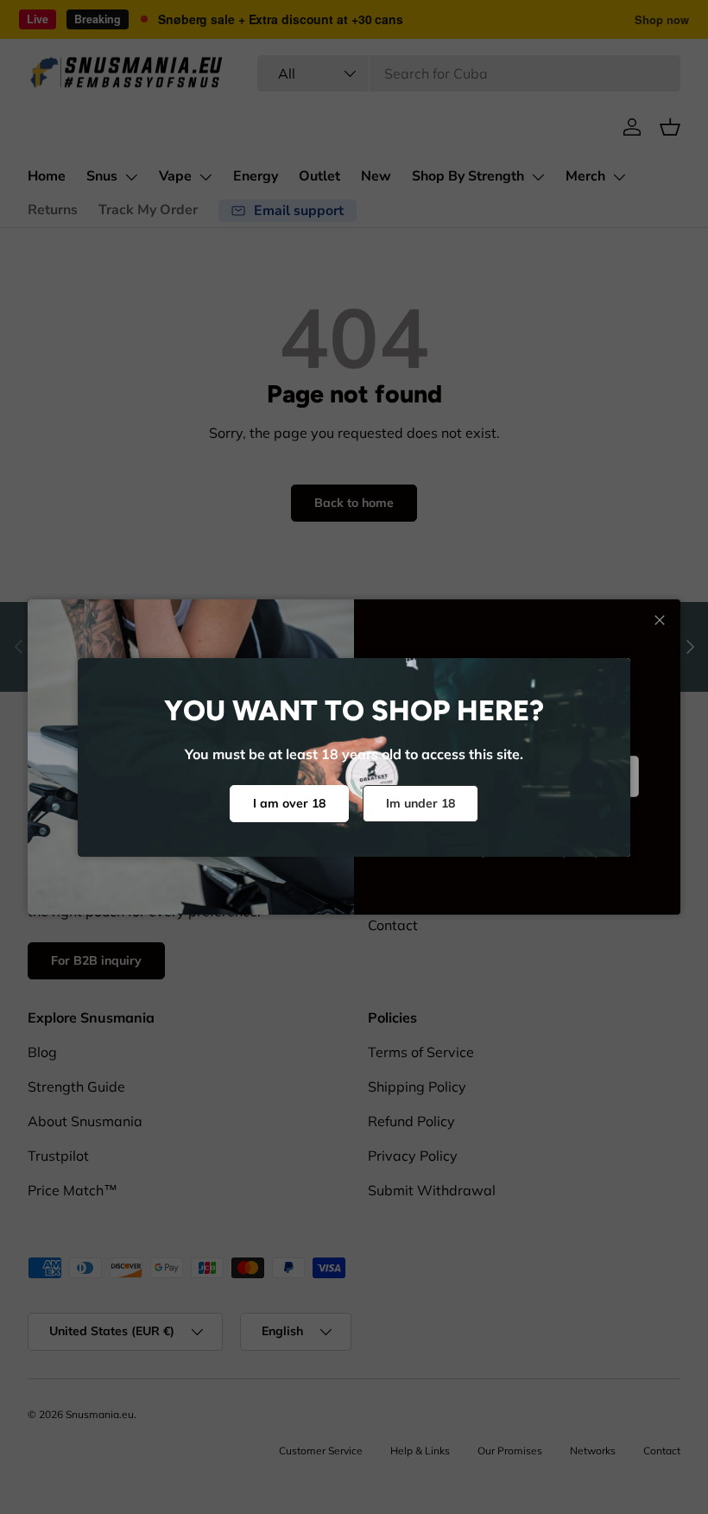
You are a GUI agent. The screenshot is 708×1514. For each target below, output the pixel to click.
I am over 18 (289, 803)
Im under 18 (420, 803)
